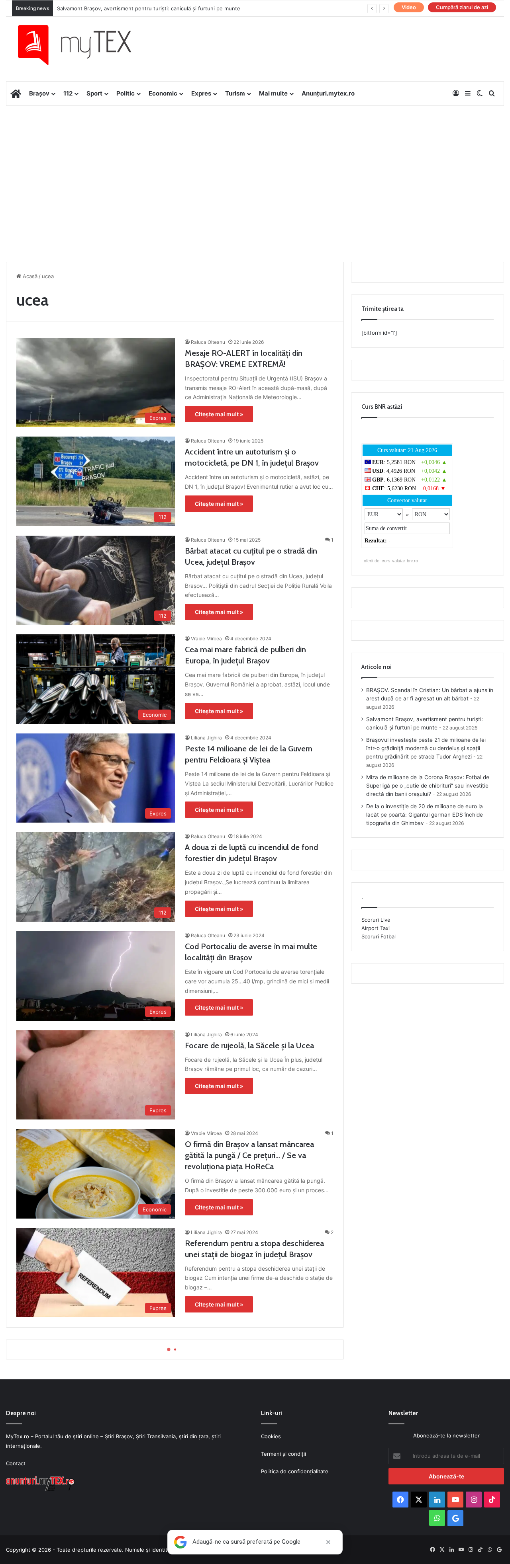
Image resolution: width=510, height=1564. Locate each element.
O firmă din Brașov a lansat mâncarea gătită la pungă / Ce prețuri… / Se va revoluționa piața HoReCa (249, 1155)
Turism (235, 93)
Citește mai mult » (219, 414)
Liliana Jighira (206, 738)
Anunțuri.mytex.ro (328, 93)
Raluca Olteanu (208, 342)
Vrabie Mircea (206, 639)
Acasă (29, 276)
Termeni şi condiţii (283, 1454)
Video (409, 7)
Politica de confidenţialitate (294, 1471)
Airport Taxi (375, 928)
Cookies (271, 1436)
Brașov (39, 93)
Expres (201, 93)
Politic (125, 93)
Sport (94, 93)
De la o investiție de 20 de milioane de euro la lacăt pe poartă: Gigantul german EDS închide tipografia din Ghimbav (424, 814)
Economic (163, 93)
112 (68, 93)
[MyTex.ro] (82, 45)
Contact (16, 1463)
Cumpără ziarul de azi (462, 7)
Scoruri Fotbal (378, 936)
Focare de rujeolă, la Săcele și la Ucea (249, 1045)
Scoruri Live (375, 920)
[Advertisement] (255, 169)
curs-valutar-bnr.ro (400, 560)
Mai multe (273, 93)
